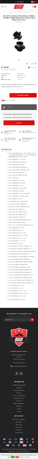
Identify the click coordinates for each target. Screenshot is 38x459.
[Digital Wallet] (32, 439)
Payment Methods (19, 390)
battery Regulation (19, 403)
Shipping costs (12, 69)
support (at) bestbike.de (19, 366)
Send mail (19, 123)
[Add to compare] (35, 63)
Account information (19, 419)
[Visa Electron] (30, 445)
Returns (19, 393)
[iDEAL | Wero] (10, 442)
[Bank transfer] (10, 439)
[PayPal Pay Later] (19, 445)
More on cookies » (25, 457)
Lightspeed (11, 451)
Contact (19, 411)
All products (19, 432)
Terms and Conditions (19, 395)
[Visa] (24, 445)
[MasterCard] (32, 442)
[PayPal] (13, 445)
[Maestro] (27, 442)
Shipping (19, 388)
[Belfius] (16, 439)
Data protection (19, 398)
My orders (19, 422)
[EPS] (4, 442)
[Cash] (27, 439)
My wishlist (19, 427)
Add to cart (24, 95)
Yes (13, 457)
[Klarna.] (21, 442)
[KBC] (16, 442)
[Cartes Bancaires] (21, 439)
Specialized (19, 22)
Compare (19, 430)
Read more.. (20, 87)
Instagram (19, 406)
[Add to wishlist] (32, 63)
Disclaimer (19, 401)
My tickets (19, 425)
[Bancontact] (7, 445)
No (17, 457)
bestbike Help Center (19, 385)
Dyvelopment (26, 451)
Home (4, 11)
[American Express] (4, 439)
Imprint (19, 409)
